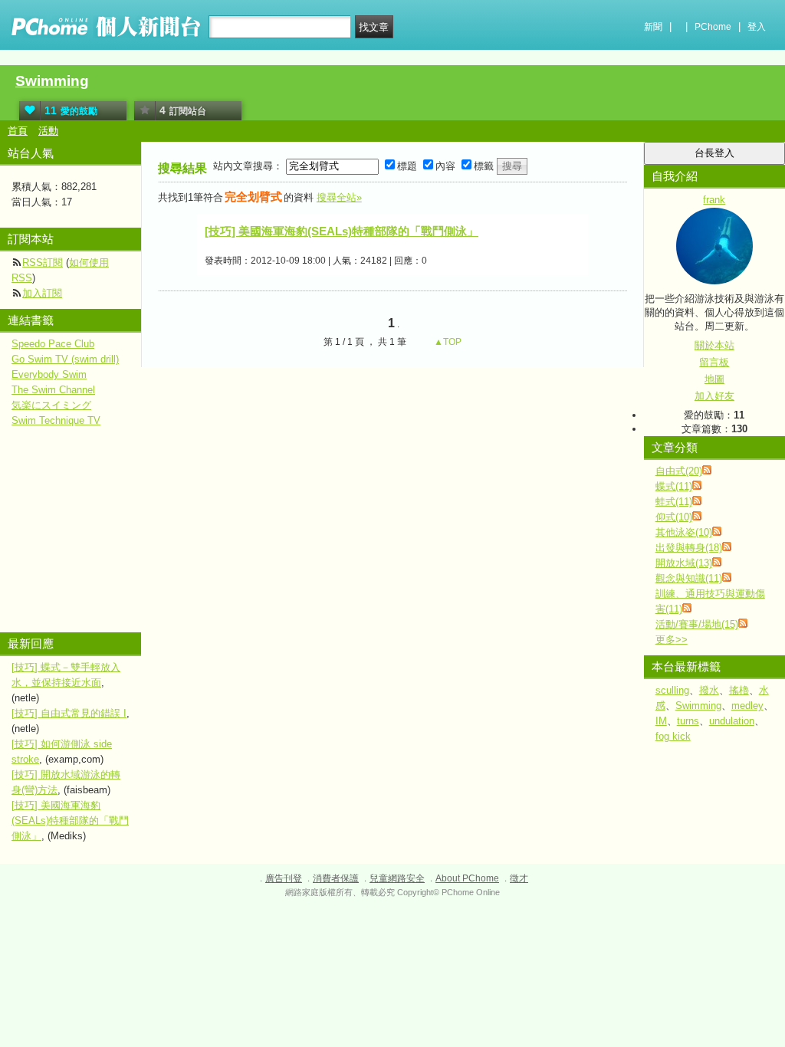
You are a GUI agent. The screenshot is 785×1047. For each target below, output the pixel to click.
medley (747, 705)
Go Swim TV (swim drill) (65, 359)
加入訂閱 (42, 293)
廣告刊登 (283, 878)
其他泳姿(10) (683, 532)
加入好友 (714, 396)
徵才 (519, 878)
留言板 (714, 362)
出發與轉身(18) (688, 547)
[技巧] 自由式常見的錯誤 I (68, 713)
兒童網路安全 (397, 878)
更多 (671, 639)
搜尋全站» (339, 197)
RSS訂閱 (42, 262)
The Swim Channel (53, 389)
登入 (756, 26)
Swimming (52, 81)
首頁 (18, 130)
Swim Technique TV (55, 420)
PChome (713, 26)
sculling (672, 690)
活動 (48, 130)
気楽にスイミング (51, 405)
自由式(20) (678, 471)
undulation (731, 721)
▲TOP (446, 341)
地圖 (714, 379)
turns (688, 721)
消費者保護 (336, 878)
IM (661, 721)
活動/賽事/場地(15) (696, 624)
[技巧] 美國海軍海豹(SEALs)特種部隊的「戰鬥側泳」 (341, 231)
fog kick (673, 736)
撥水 (709, 690)
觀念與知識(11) (688, 578)
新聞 (653, 26)
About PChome (467, 878)
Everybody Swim (49, 374)
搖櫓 (739, 690)
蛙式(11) (673, 501)
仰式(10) (673, 517)
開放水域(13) (683, 563)
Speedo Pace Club (52, 344)
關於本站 (714, 345)
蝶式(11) (673, 486)
